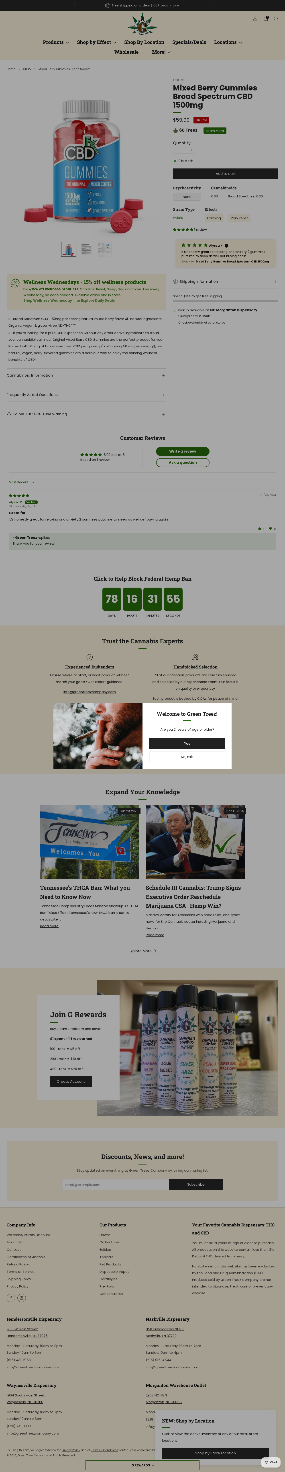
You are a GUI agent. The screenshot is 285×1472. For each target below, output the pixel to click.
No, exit (187, 756)
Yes (187, 743)
